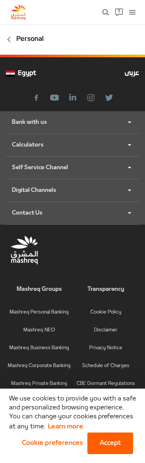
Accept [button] (110, 443)
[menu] (132, 12)
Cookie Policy (105, 312)
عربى (132, 73)
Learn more (65, 426)
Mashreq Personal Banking (39, 312)
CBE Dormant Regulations (106, 383)
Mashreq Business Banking (39, 348)
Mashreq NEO (39, 330)
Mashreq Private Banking (39, 383)
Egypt (27, 73)
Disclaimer (105, 330)
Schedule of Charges (106, 366)
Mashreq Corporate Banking (39, 366)
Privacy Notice (105, 348)
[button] (50, 443)
